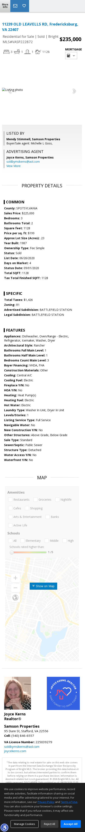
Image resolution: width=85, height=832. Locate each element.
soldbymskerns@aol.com (23, 161)
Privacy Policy (46, 802)
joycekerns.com (15, 751)
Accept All (71, 824)
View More (13, 166)
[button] (4, 827)
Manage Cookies (24, 824)
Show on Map (44, 586)
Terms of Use (69, 802)
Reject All (49, 824)
